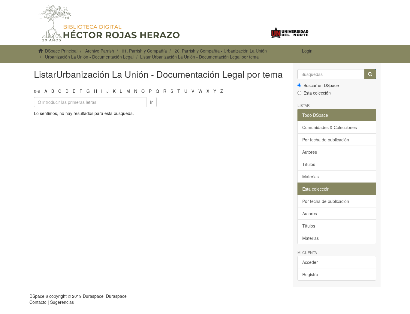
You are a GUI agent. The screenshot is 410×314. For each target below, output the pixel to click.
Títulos (308, 164)
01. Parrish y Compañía (144, 51)
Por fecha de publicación (325, 140)
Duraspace (116, 296)
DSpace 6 (38, 296)
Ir (151, 102)
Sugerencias (62, 302)
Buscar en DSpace (321, 85)
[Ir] (370, 74)
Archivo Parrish (99, 51)
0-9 (37, 91)
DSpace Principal (61, 51)
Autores (309, 152)
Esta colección (317, 93)
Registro (310, 274)
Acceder (310, 262)
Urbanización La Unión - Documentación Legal (89, 57)
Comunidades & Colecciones (329, 127)
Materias (310, 177)
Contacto (38, 302)
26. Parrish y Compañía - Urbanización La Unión (221, 51)
